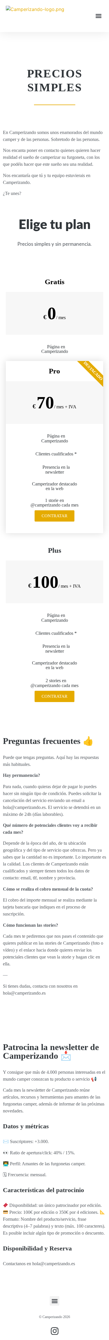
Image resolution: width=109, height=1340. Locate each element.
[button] (98, 16)
